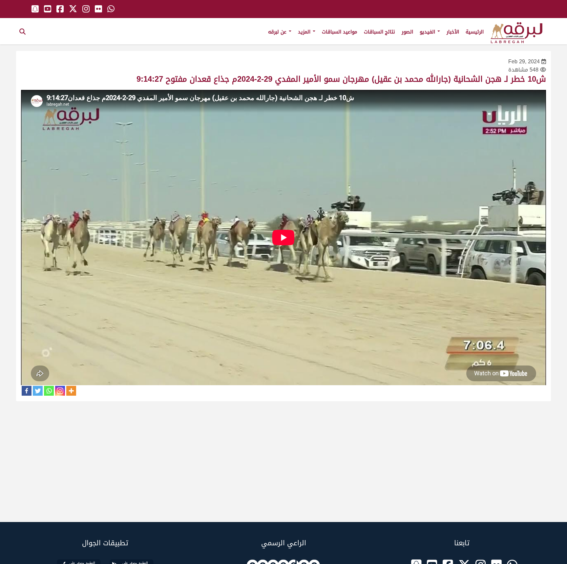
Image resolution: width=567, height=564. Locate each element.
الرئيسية (475, 31)
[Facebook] (27, 391)
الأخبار (453, 31)
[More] (71, 391)
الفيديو (428, 31)
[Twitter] (38, 391)
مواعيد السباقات (339, 31)
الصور (407, 31)
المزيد (305, 31)
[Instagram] (60, 391)
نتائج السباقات (379, 31)
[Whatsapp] (49, 391)
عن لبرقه (278, 31)
